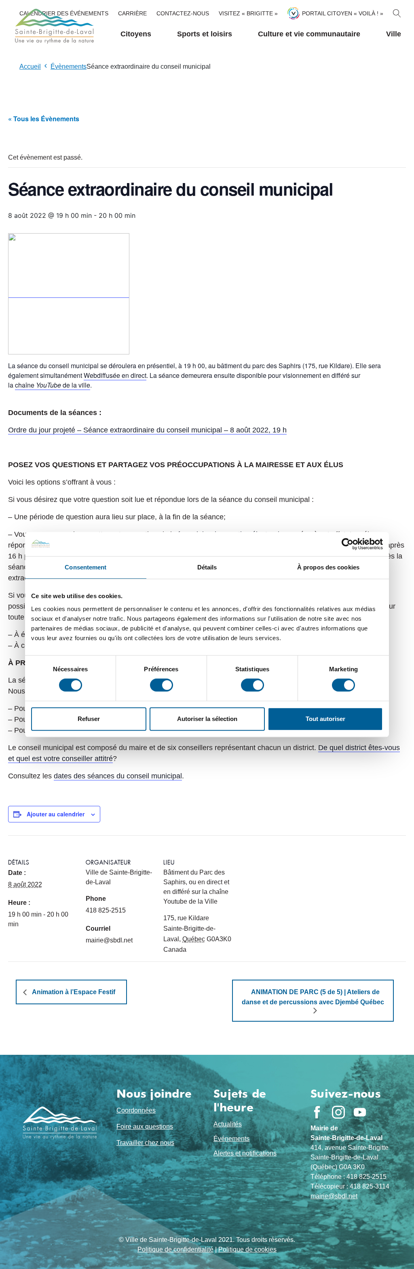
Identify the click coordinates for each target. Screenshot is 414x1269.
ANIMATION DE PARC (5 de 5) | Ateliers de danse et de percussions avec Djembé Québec (313, 997)
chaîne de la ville (52, 385)
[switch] (161, 685)
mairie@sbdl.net (333, 1196)
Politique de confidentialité (175, 1249)
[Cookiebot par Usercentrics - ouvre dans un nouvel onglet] (347, 544)
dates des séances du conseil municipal (118, 776)
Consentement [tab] (85, 567)
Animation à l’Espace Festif (73, 992)
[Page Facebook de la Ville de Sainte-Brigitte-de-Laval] (316, 1112)
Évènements (69, 66)
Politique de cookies (247, 1249)
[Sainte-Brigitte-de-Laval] (53, 26)
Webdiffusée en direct (115, 375)
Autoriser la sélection (207, 718)
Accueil (30, 66)
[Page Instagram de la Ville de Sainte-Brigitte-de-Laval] (338, 1112)
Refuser (89, 718)
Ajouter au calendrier (55, 814)
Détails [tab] (207, 567)
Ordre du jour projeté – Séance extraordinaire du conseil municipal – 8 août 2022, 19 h (147, 430)
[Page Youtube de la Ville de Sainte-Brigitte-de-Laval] (359, 1112)
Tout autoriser (325, 718)
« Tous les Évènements (43, 118)
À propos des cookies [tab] (328, 567)
